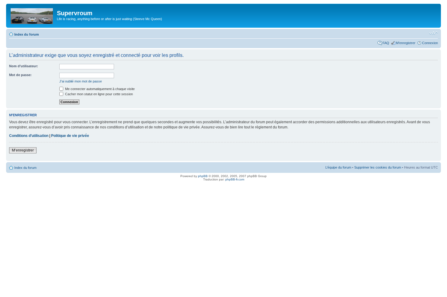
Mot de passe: (20, 75)
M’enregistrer (405, 43)
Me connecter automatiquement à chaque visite (99, 89)
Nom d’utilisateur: (23, 66)
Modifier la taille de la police (433, 33)
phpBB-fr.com (234, 179)
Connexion (430, 43)
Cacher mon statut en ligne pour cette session (98, 94)
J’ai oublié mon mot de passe (80, 81)
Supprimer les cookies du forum (377, 167)
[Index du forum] (32, 15)
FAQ (386, 43)
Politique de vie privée (70, 136)
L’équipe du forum (338, 167)
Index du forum (26, 34)
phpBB (203, 176)
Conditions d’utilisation (28, 136)
